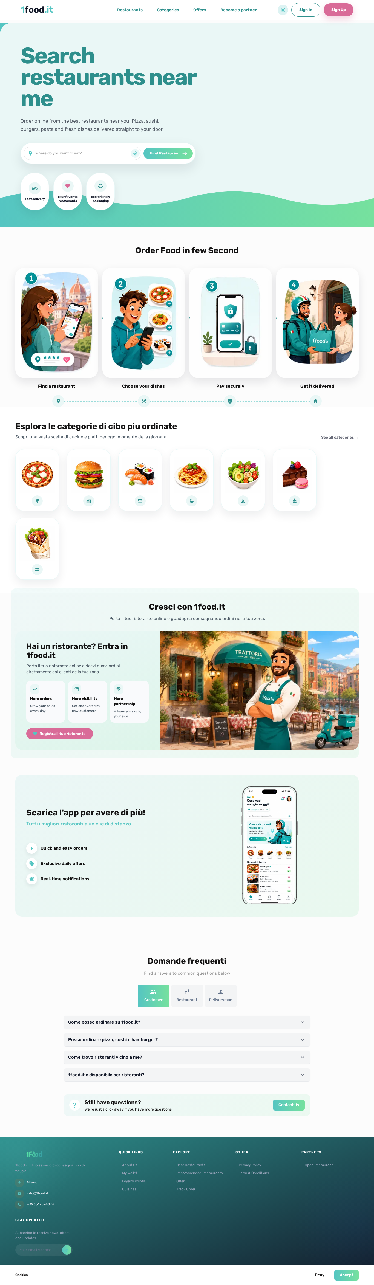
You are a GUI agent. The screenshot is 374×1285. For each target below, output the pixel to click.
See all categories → (340, 437)
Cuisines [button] (129, 1189)
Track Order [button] (185, 1189)
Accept (346, 1275)
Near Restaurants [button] (190, 1165)
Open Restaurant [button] (319, 1165)
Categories (168, 9)
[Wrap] (37, 549)
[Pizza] (37, 480)
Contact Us (288, 1105)
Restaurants (130, 9)
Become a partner (238, 9)
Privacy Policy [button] (250, 1165)
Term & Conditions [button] (254, 1173)
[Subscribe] (66, 1250)
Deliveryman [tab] (220, 999)
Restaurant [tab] (187, 999)
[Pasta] (192, 480)
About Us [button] (129, 1165)
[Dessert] (295, 480)
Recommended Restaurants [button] (199, 1173)
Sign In (305, 9)
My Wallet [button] (129, 1173)
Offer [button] (180, 1181)
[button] (283, 10)
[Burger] (89, 480)
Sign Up (338, 9)
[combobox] (83, 153)
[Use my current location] (135, 153)
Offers (199, 9)
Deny (319, 1275)
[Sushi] (140, 480)
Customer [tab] (153, 999)
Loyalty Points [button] (133, 1181)
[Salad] (243, 480)
